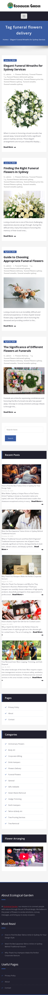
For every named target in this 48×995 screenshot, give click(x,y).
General (11, 780)
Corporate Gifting (15, 756)
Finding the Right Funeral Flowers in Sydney (21, 170)
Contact (11, 719)
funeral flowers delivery (13, 79)
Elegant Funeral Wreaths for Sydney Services (27, 39)
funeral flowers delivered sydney (20, 77)
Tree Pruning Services (16, 817)
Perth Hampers (14, 805)
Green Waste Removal (17, 793)
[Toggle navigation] (24, 16)
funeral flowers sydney (13, 82)
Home (5, 39)
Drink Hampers (14, 762)
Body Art (11, 750)
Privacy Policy (13, 707)
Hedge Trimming (14, 799)
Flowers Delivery (21, 74)
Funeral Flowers (35, 74)
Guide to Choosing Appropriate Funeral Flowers (23, 259)
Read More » (37, 501)
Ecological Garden (11, 906)
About (10, 713)
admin (8, 74)
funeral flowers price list (33, 79)
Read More (8, 147)
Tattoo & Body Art (15, 811)
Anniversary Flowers (16, 744)
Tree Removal (13, 823)
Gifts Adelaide (13, 787)
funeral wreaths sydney (13, 84)
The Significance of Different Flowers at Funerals (23, 349)
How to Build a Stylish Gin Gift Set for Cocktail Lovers (21, 621)
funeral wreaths (29, 82)
